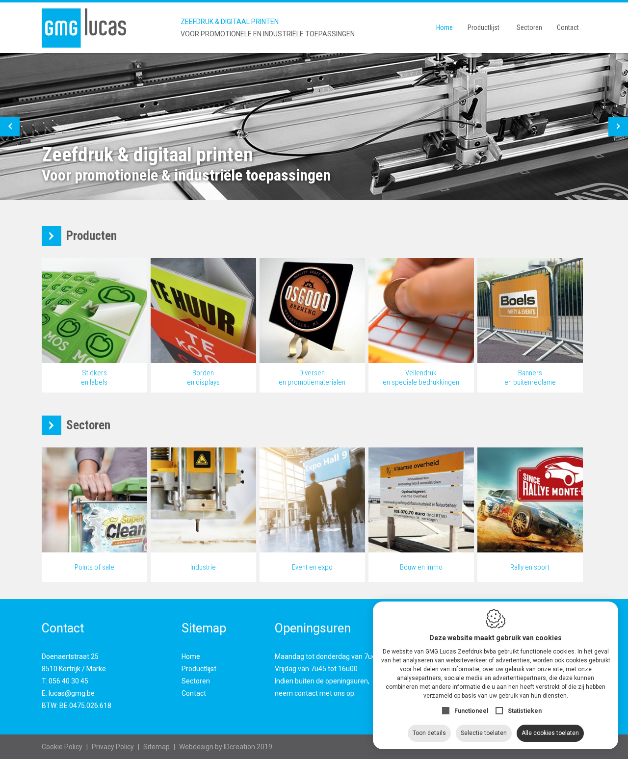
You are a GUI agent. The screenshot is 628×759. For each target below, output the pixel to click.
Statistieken (525, 710)
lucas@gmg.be (72, 693)
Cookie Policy (62, 747)
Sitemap (156, 747)
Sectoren (529, 27)
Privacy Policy (113, 747)
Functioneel (471, 710)
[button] (10, 126)
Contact (568, 27)
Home (444, 27)
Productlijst (483, 27)
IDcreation (217, 747)
